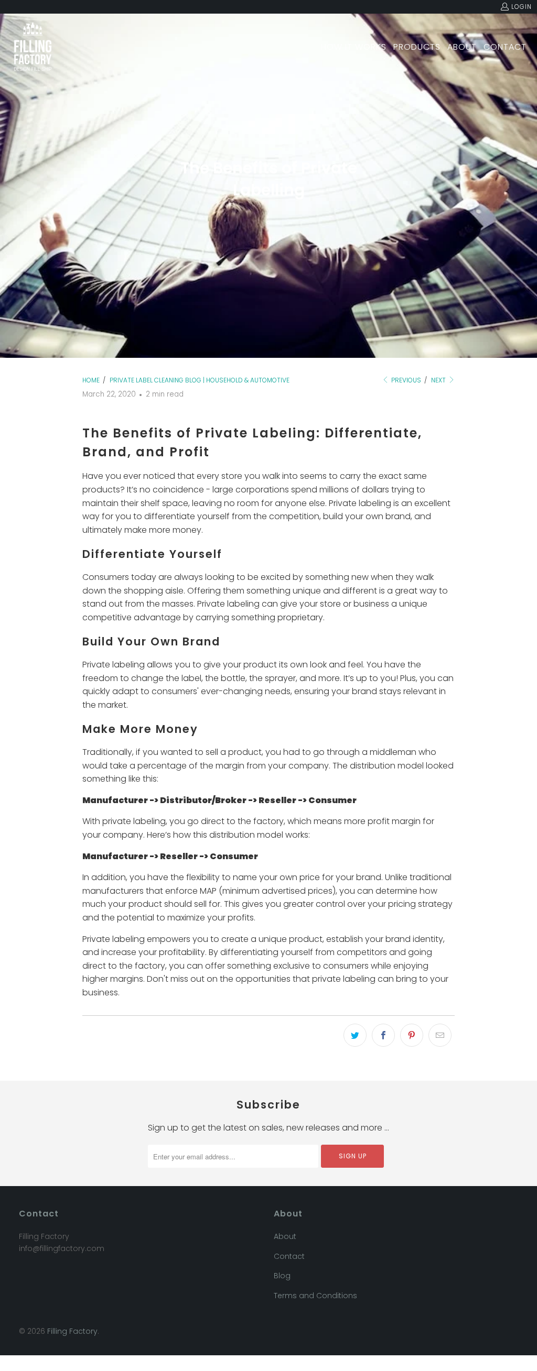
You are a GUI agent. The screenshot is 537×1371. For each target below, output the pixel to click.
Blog (282, 1275)
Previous (405, 380)
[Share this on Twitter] (355, 1035)
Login (521, 6)
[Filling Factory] (32, 47)
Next (439, 380)
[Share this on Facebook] (383, 1035)
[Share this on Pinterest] (411, 1035)
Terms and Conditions (315, 1295)
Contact (289, 1256)
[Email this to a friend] (440, 1035)
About (285, 1236)
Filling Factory (72, 1331)
